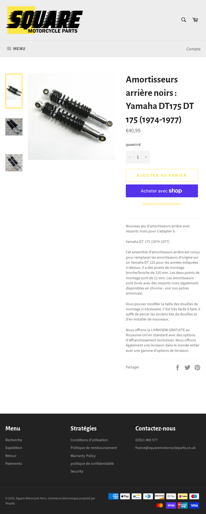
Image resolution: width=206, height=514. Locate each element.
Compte (193, 49)
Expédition (13, 448)
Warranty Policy (83, 456)
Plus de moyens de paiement (161, 204)
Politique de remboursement (94, 448)
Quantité (133, 145)
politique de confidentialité (92, 463)
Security (77, 471)
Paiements (13, 463)
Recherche (13, 440)
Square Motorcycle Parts (31, 498)
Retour (10, 456)
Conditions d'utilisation (89, 440)
